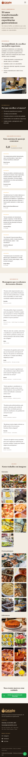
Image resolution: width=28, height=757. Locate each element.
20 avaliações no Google (16, 147)
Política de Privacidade (7, 753)
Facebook (6, 738)
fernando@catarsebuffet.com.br (9, 725)
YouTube (6, 741)
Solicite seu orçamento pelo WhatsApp (15, 695)
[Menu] (25, 2)
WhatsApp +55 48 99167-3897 (9, 722)
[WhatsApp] (25, 754)
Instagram (6, 736)
